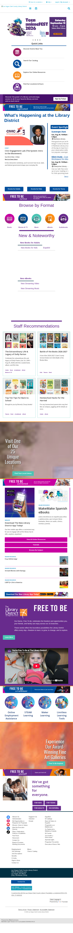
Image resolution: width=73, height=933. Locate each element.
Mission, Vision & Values (20, 825)
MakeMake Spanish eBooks (52, 510)
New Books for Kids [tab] (29, 248)
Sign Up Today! (60, 99)
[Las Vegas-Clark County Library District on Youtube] (8, 824)
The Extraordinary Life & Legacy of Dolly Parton (16, 353)
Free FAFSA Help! (11, 559)
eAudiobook (17, 370)
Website (7, 520)
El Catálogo (48, 819)
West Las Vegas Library (11, 159)
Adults (7, 370)
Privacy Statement (33, 910)
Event (7, 148)
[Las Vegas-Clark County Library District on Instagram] (8, 821)
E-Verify (14, 858)
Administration (16, 819)
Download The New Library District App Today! (17, 524)
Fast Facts (15, 835)
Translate (65, 902)
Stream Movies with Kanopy (15, 571)
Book (11, 370)
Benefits (14, 856)
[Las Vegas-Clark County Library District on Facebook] (8, 817)
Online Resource (44, 505)
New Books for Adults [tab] (30, 243)
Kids (41, 372)
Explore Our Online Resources (34, 72)
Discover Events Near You (32, 49)
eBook (23, 370)
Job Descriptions (17, 853)
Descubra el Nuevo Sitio (52, 844)
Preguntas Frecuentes (52, 842)
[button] (36, 2)
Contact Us (15, 840)
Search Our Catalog (30, 60)
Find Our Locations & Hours (33, 84)
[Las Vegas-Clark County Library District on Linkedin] (8, 828)
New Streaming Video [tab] (30, 283)
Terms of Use (22, 910)
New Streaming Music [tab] (30, 288)
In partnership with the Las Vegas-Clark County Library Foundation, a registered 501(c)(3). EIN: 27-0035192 (39, 894)
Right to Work (16, 860)
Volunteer (32, 819)
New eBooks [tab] (25, 278)
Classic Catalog (32, 851)
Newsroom (15, 838)
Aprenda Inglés (49, 839)
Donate (31, 821)
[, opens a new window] (36, 596)
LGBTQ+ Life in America (13, 582)
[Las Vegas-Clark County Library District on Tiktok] (8, 832)
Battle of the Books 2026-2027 (53, 351)
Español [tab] (46, 248)
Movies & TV (8, 372)
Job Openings (16, 851)
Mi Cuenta (48, 833)
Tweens (46, 372)
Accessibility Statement (47, 910)
